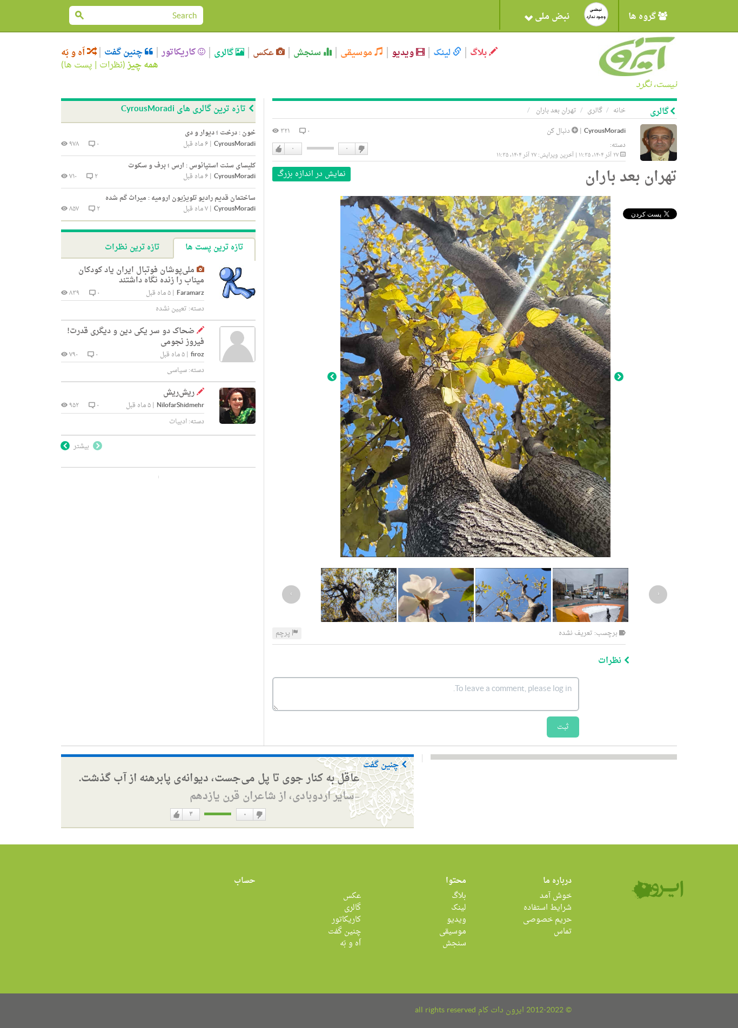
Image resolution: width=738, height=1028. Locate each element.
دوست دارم (279, 149)
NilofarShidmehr (180, 405)
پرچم (284, 633)
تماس (563, 931)
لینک (443, 52)
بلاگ (479, 52)
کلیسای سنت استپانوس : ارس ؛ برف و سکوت (192, 166)
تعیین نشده (171, 309)
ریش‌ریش (178, 393)
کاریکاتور (180, 52)
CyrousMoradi (605, 131)
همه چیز (143, 65)
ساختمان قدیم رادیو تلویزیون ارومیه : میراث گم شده (180, 198)
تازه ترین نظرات (132, 247)
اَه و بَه (74, 52)
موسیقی (357, 52)
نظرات (111, 65)
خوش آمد (556, 896)
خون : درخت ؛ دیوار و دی (220, 133)
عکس (264, 52)
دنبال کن (559, 131)
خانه (619, 111)
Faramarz (190, 293)
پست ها (78, 65)
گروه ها (643, 17)
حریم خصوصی (547, 919)
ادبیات (178, 422)
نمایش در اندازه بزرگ (311, 174)
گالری (225, 52)
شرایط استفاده (548, 908)
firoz (197, 355)
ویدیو (404, 52)
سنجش (308, 52)
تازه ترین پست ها (214, 247)
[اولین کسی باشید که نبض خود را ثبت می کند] (596, 14)
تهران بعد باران (555, 111)
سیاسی (177, 370)
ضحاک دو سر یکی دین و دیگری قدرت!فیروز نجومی (135, 336)
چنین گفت (124, 52)
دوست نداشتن (361, 149)
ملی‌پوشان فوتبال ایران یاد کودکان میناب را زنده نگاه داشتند (141, 275)
